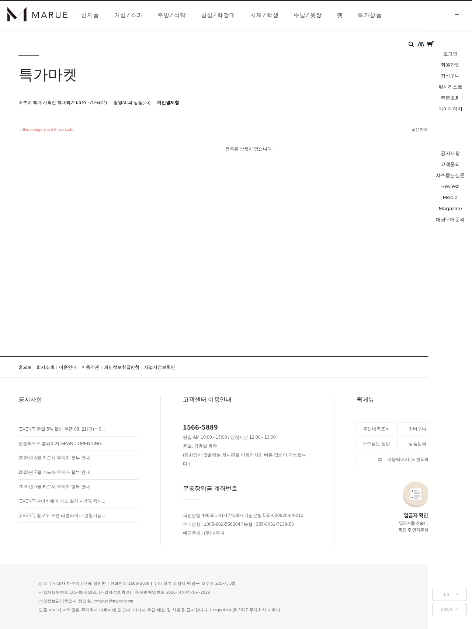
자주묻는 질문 (376, 443)
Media (450, 197)
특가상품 (370, 15)
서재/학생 (264, 15)
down (450, 609)
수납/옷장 (308, 15)
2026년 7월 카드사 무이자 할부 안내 (54, 472)
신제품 (90, 15)
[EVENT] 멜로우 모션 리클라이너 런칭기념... (61, 515)
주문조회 (450, 98)
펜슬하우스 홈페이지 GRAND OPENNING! (60, 443)
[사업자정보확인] (115, 592)
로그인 (450, 53)
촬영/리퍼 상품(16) (132, 102)
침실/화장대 (218, 15)
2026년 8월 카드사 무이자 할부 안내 (54, 458)
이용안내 (69, 367)
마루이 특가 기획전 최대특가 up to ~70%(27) (62, 102)
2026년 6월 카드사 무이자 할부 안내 (54, 486)
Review (450, 186)
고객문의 (450, 164)
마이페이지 (450, 109)
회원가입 (450, 64)
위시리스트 (450, 87)
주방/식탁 (171, 15)
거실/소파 (128, 15)
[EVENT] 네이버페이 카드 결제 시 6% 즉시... (61, 501)
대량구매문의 (450, 219)
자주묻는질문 (450, 175)
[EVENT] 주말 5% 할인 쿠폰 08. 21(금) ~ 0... (61, 429)
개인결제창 (168, 102)
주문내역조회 (376, 428)
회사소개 (47, 367)
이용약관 (91, 367)
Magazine (450, 208)
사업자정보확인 (159, 367)
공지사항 (450, 153)
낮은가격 (420, 129)
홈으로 (26, 367)
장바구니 (450, 76)
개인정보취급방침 (123, 367)
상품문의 (417, 443)
